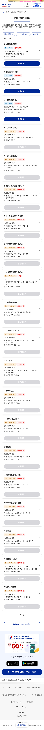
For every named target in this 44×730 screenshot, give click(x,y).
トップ (3, 679)
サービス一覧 (7, 725)
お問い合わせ (16, 702)
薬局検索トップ (12, 679)
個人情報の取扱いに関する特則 (14, 695)
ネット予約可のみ (23, 34)
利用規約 (18, 687)
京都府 (22, 679)
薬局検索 (26, 6)
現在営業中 (36, 34)
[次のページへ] (29, 615)
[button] (22, 50)
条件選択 (8, 34)
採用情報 (29, 702)
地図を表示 (23, 725)
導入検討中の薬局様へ (37, 5)
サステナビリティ (35, 725)
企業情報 (6, 687)
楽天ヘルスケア (22, 716)
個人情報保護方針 (34, 687)
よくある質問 (36, 695)
